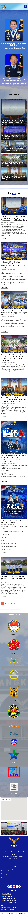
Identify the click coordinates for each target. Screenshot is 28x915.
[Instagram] (17, 886)
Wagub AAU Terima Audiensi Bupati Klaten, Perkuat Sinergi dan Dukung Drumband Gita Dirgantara (13, 399)
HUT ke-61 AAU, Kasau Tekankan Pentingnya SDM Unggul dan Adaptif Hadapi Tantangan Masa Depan (14, 312)
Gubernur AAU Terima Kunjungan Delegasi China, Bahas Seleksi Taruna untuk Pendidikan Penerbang (14, 218)
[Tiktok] (19, 886)
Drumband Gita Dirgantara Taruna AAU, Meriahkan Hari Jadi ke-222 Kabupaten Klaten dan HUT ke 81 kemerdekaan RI (13, 357)
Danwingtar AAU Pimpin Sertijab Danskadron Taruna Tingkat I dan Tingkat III (13, 578)
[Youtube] (14, 886)
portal (3, 222)
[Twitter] (11, 886)
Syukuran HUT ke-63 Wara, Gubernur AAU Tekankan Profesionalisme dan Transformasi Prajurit (13, 264)
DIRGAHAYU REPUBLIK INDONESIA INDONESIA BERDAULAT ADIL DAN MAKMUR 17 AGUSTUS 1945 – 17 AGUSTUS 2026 (13, 458)
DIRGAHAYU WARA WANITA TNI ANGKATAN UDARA (12, 521)
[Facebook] (8, 886)
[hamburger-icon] (25, 7)
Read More (4, 238)
